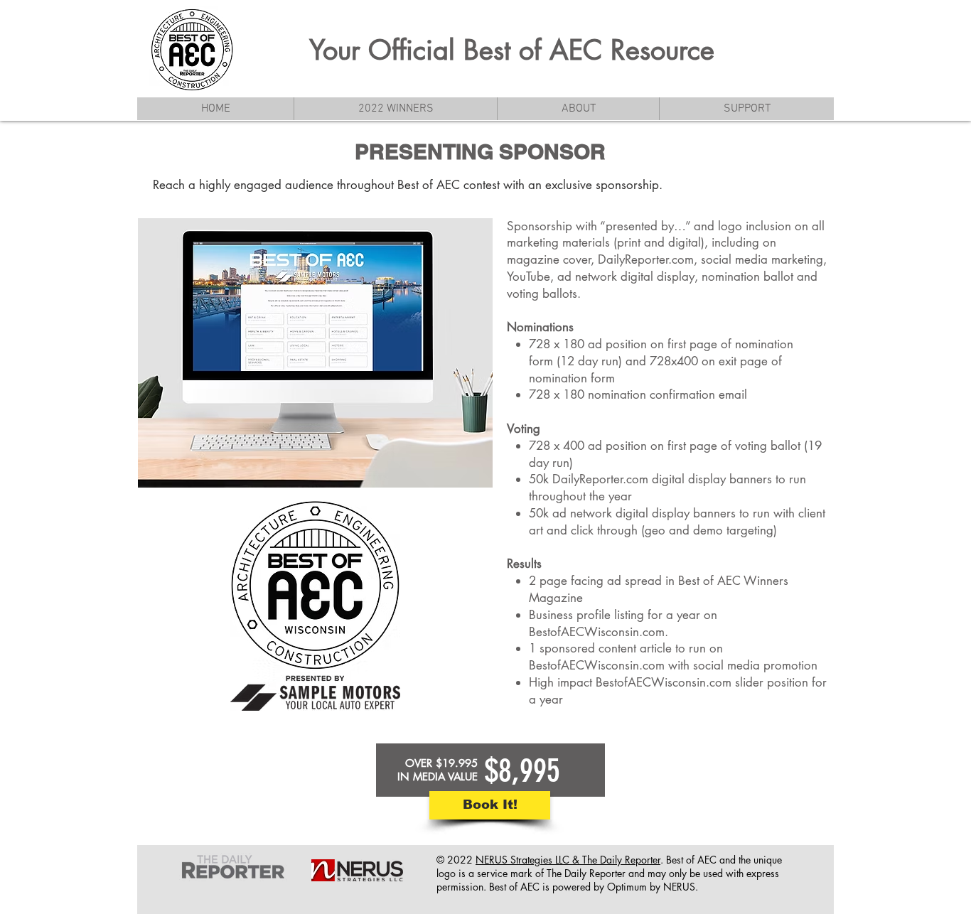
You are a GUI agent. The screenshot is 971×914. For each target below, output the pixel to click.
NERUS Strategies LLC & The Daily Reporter (568, 859)
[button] (578, 108)
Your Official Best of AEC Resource (511, 50)
